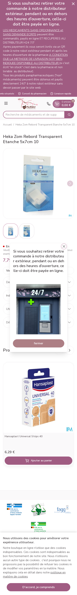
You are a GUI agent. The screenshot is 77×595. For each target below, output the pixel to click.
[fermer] (64, 246)
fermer (38, 343)
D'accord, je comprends (38, 587)
